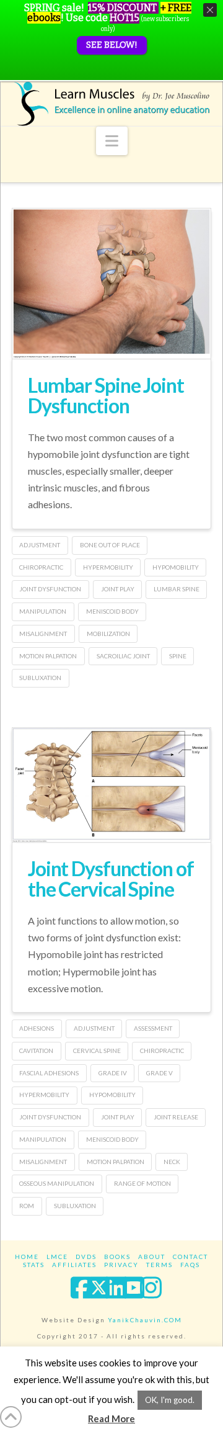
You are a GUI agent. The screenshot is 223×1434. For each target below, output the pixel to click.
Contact (190, 1256)
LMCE (57, 1256)
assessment (153, 1028)
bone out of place (110, 545)
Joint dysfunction (50, 589)
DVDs (86, 1256)
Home (27, 1256)
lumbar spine (176, 589)
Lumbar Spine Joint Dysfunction (106, 395)
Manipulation (42, 611)
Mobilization (108, 633)
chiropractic (41, 567)
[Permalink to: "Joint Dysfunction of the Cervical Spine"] (111, 785)
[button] (112, 141)
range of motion (142, 1183)
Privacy (121, 1264)
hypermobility (108, 567)
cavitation (36, 1050)
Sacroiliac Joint (123, 656)
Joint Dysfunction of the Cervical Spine (111, 879)
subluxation (40, 677)
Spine (177, 656)
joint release (176, 1117)
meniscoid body (112, 611)
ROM (26, 1205)
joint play (117, 589)
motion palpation (48, 656)
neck (172, 1161)
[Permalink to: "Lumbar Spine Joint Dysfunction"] (111, 283)
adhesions (36, 1028)
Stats (34, 1264)
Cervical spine (97, 1050)
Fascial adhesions (49, 1073)
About (151, 1256)
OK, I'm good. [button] (170, 1400)
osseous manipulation (56, 1183)
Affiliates (74, 1264)
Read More (111, 1418)
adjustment (39, 545)
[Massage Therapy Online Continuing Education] (111, 103)
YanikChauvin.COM (145, 1320)
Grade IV (112, 1073)
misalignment (43, 633)
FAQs (190, 1264)
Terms (159, 1264)
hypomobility (175, 567)
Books (117, 1256)
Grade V (159, 1073)
